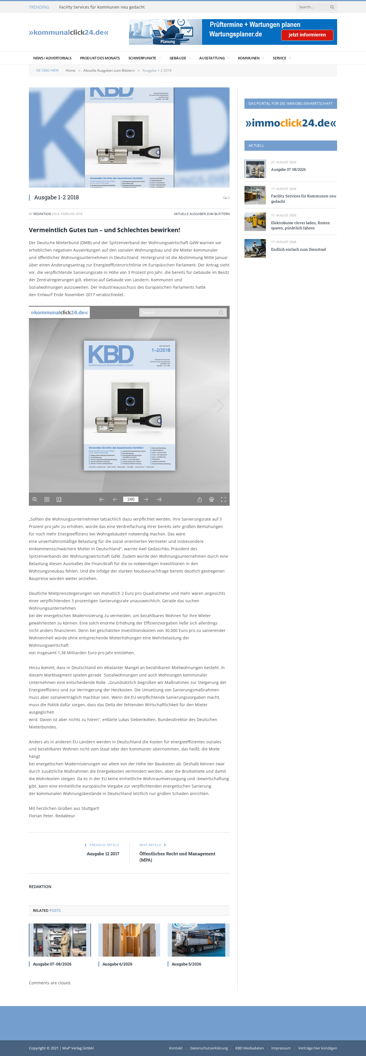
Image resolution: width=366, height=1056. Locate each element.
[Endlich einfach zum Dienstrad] (255, 248)
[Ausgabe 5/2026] (199, 940)
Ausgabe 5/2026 (186, 964)
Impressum (281, 1048)
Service (279, 58)
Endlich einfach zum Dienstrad (298, 249)
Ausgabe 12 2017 (103, 853)
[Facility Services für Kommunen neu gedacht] (255, 195)
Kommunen (249, 58)
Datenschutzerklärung (209, 1048)
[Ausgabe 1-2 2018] (129, 137)
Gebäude (178, 58)
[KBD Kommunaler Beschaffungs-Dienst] (68, 32)
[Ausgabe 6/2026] (129, 940)
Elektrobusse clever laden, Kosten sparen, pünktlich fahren (300, 225)
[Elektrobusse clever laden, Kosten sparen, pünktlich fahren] (255, 221)
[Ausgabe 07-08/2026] (60, 940)
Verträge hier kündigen (317, 1048)
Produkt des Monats (100, 58)
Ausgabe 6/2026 (117, 964)
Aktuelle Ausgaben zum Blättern (202, 214)
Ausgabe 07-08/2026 (52, 964)
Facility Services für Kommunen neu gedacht (102, 7)
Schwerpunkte (142, 58)
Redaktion (42, 214)
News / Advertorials (52, 58)
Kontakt (176, 1048)
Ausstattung (211, 58)
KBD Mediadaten (249, 1048)
